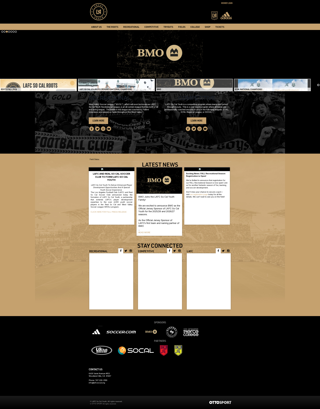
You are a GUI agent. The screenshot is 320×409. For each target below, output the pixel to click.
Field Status (94, 159)
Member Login (226, 3)
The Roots (112, 26)
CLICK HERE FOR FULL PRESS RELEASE (108, 212)
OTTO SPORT (97, 404)
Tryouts (168, 26)
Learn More (98, 120)
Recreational (109, 98)
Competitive (151, 26)
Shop (207, 26)
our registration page (199, 194)
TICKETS (219, 26)
